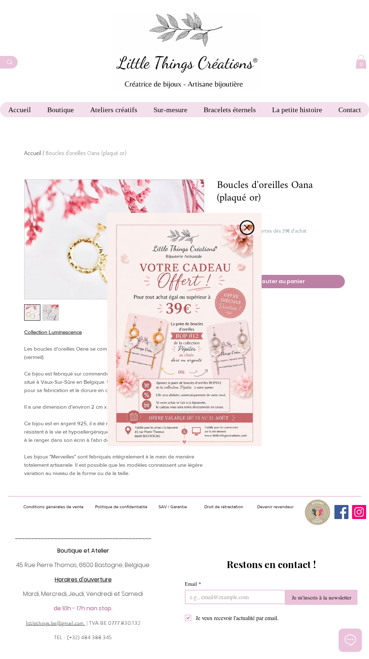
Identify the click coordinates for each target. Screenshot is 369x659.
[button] (247, 227)
